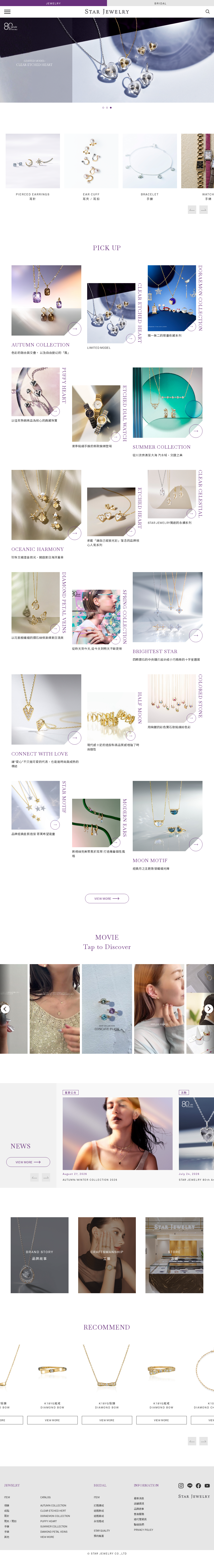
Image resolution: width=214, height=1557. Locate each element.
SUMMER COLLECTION (53, 1526)
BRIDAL (160, 3)
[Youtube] (207, 1485)
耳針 (6, 1515)
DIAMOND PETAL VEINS (54, 1531)
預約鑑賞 (99, 1535)
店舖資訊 (139, 1503)
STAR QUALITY (102, 1530)
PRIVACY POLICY (143, 1529)
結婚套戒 (99, 1515)
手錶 (6, 1531)
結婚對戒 (99, 1510)
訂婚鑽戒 (99, 1505)
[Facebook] (198, 1485)
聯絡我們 (139, 1524)
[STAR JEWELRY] (194, 1496)
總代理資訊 (140, 1519)
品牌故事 (139, 1508)
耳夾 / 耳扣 (10, 1521)
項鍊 (6, 1505)
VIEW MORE (102, 898)
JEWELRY (53, 3)
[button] (103, 108)
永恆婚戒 (99, 1521)
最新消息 (139, 1498)
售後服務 (139, 1514)
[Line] (189, 1485)
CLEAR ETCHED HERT (53, 1510)
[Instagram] (181, 1485)
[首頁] (107, 12)
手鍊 (6, 1526)
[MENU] (7, 12)
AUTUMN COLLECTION (53, 1505)
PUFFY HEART (48, 1521)
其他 (6, 1536)
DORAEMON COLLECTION (55, 1515)
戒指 (6, 1510)
